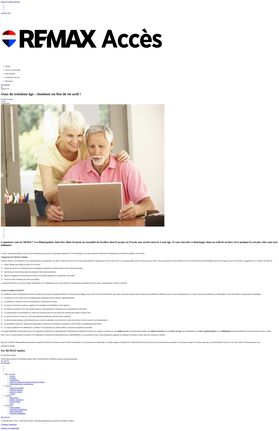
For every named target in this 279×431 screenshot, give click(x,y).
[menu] (141, 66)
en (2, 87)
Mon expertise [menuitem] (10, 74)
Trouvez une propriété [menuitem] (12, 70)
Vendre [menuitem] (7, 66)
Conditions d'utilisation (9, 424)
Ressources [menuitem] (9, 81)
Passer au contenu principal (10, 2)
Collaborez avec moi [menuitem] (12, 77)
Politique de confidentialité (10, 428)
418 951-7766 (6, 13)
